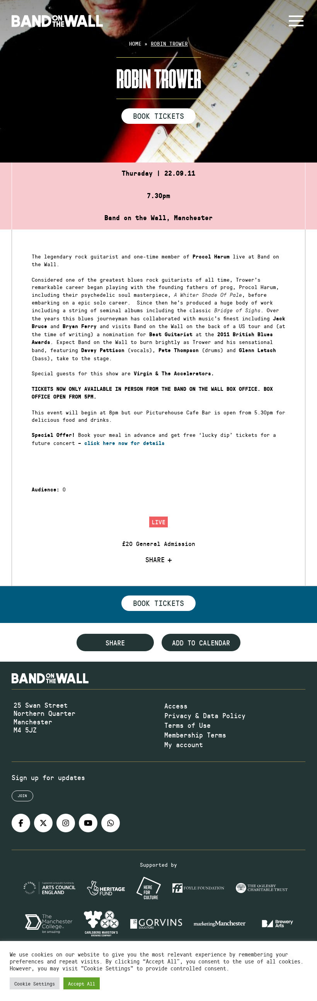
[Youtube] (88, 823)
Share (155, 560)
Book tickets (158, 603)
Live (158, 522)
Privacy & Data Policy (204, 715)
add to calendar (201, 642)
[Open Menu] (296, 21)
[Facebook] (21, 823)
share (115, 642)
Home (135, 43)
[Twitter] (43, 823)
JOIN (22, 795)
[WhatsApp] (110, 823)
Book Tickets (158, 116)
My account (183, 744)
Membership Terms (195, 734)
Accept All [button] (81, 983)
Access (175, 705)
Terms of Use (187, 725)
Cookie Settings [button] (34, 983)
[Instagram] (65, 823)
